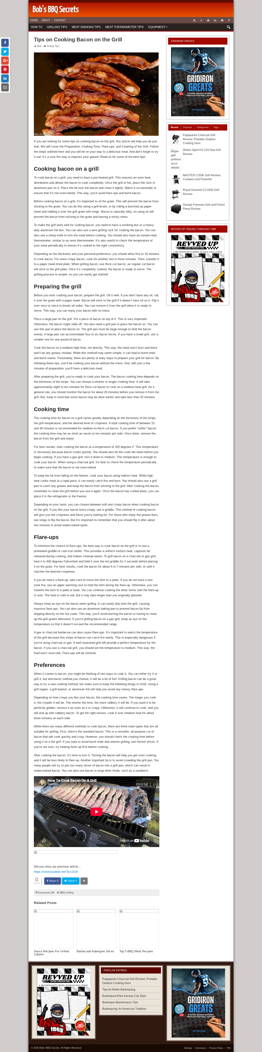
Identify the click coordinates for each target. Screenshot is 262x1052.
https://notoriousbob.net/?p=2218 (56, 871)
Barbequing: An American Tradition (124, 1008)
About (46, 20)
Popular (187, 127)
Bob (39, 46)
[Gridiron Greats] (197, 81)
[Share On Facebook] (5, 43)
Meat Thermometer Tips (124, 27)
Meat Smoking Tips (86, 27)
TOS (229, 1048)
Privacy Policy (216, 1048)
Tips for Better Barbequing (118, 989)
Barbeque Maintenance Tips (120, 1002)
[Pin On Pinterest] (5, 69)
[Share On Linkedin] (5, 78)
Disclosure (201, 1048)
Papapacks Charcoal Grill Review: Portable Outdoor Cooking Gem (199, 139)
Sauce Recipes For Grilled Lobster (51, 952)
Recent (174, 127)
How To (36, 27)
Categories (203, 127)
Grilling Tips (57, 27)
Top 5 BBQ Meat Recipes (136, 951)
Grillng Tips (53, 46)
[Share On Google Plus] (5, 61)
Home (34, 20)
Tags (216, 127)
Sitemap (188, 1048)
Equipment (156, 27)
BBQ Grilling (67, 892)
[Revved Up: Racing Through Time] (197, 268)
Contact (60, 20)
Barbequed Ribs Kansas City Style (124, 995)
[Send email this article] (5, 87)
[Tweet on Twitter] (5, 52)
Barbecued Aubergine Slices (95, 951)
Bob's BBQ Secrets (49, 1047)
